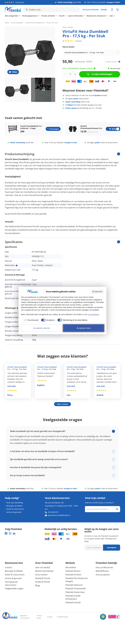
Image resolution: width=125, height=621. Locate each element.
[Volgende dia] (51, 51)
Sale (111, 16)
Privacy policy (39, 617)
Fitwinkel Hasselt (73, 602)
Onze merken (41, 574)
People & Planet (42, 581)
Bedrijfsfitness (102, 571)
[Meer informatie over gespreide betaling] (119, 62)
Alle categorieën (11, 16)
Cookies (49, 617)
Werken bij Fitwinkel (44, 571)
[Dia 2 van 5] (43, 90)
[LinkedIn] (14, 533)
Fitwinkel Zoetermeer (75, 592)
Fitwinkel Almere (72, 571)
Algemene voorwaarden (24, 617)
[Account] (112, 9)
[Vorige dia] (8, 51)
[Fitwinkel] (11, 617)
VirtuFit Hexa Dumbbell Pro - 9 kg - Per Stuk (76, 368)
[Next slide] (117, 128)
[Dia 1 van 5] (17, 90)
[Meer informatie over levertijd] (94, 68)
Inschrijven (111, 547)
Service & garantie (13, 512)
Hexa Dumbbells (17, 23)
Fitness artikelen (48, 16)
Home (7, 23)
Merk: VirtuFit (67, 27)
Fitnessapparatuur (29, 16)
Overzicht (98, 291)
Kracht (61, 16)
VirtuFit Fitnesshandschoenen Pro (91, 127)
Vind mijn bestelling (14, 502)
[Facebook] (6, 533)
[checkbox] (29, 320)
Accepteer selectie (41, 328)
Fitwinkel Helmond (73, 585)
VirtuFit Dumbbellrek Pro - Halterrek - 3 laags (31, 127)
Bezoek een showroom (96, 16)
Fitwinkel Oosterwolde (75, 588)
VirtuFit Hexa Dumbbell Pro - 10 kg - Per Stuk (106, 368)
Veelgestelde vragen (14, 588)
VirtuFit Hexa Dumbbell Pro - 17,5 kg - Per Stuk (17, 368)
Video (14, 72)
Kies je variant (68, 47)
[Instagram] (10, 533)
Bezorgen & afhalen (14, 506)
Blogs (37, 585)
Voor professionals (104, 567)
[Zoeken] (117, 509)
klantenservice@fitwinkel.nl (59, 515)
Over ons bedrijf (42, 567)
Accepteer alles (84, 328)
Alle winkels (70, 567)
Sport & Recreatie (75, 16)
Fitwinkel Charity (42, 578)
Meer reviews (62, 404)
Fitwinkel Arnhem (73, 574)
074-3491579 (53, 512)
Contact (8, 567)
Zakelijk (104, 9)
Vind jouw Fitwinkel (90, 9)
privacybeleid (93, 314)
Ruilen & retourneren (15, 509)
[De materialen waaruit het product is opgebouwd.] (16, 265)
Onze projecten (103, 574)
